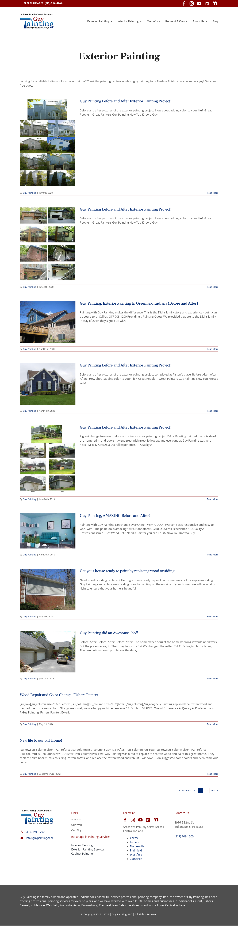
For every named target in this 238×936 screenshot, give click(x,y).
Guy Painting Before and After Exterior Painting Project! (125, 101)
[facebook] (184, 3)
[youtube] (199, 3)
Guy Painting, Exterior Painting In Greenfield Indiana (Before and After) (139, 303)
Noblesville (137, 846)
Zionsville (136, 859)
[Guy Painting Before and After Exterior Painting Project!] (47, 143)
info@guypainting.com (39, 838)
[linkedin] (207, 3)
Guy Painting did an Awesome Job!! (109, 633)
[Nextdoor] (215, 3)
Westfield (136, 855)
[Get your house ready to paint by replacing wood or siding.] (47, 589)
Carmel (134, 838)
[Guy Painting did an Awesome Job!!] (47, 651)
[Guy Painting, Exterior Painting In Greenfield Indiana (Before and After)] (47, 322)
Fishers (134, 842)
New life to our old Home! (41, 740)
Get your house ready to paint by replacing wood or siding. (127, 571)
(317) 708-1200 (35, 831)
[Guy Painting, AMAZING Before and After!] (47, 530)
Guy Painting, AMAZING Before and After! (115, 515)
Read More (212, 192)
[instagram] (192, 3)
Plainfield (136, 850)
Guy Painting (29, 192)
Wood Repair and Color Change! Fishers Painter (59, 695)
